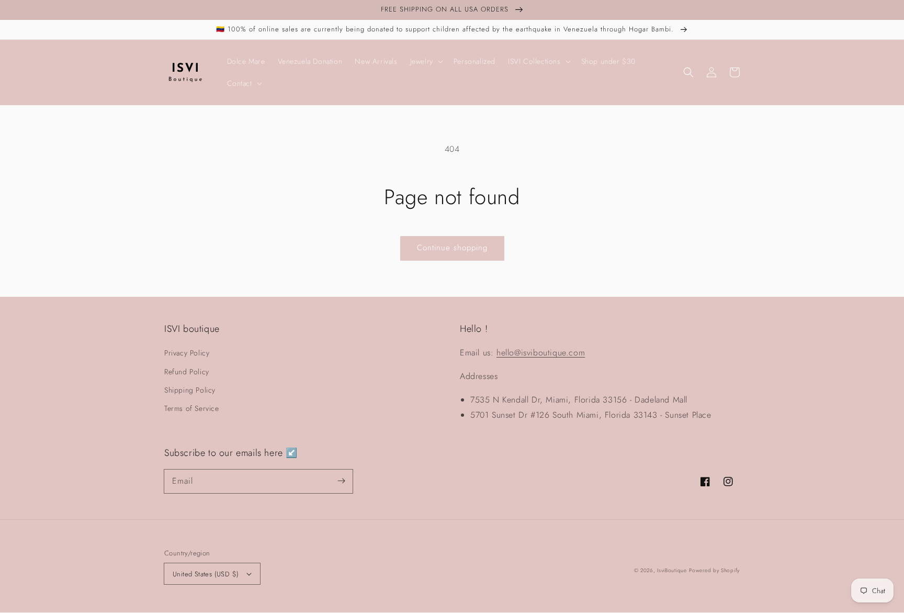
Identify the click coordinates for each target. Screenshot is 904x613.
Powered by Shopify (714, 570)
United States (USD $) (206, 574)
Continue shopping (452, 247)
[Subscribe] (341, 481)
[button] (688, 72)
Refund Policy (186, 371)
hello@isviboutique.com (540, 353)
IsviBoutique (671, 570)
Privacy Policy (186, 353)
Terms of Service (191, 408)
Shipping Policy (190, 390)
